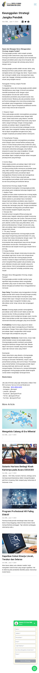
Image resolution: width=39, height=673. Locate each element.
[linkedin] (22, 22)
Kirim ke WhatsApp (25, 661)
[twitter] (25, 22)
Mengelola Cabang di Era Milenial (18, 431)
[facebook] (28, 22)
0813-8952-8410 (16, 387)
